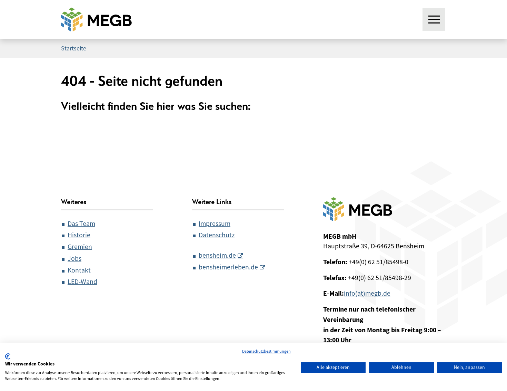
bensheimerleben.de (228, 267)
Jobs (74, 258)
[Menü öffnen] (434, 20)
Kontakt (79, 270)
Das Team (81, 223)
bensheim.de (217, 255)
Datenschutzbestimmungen (266, 351)
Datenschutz (217, 235)
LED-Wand (82, 281)
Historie (79, 235)
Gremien (80, 246)
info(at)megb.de (367, 293)
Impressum (214, 223)
